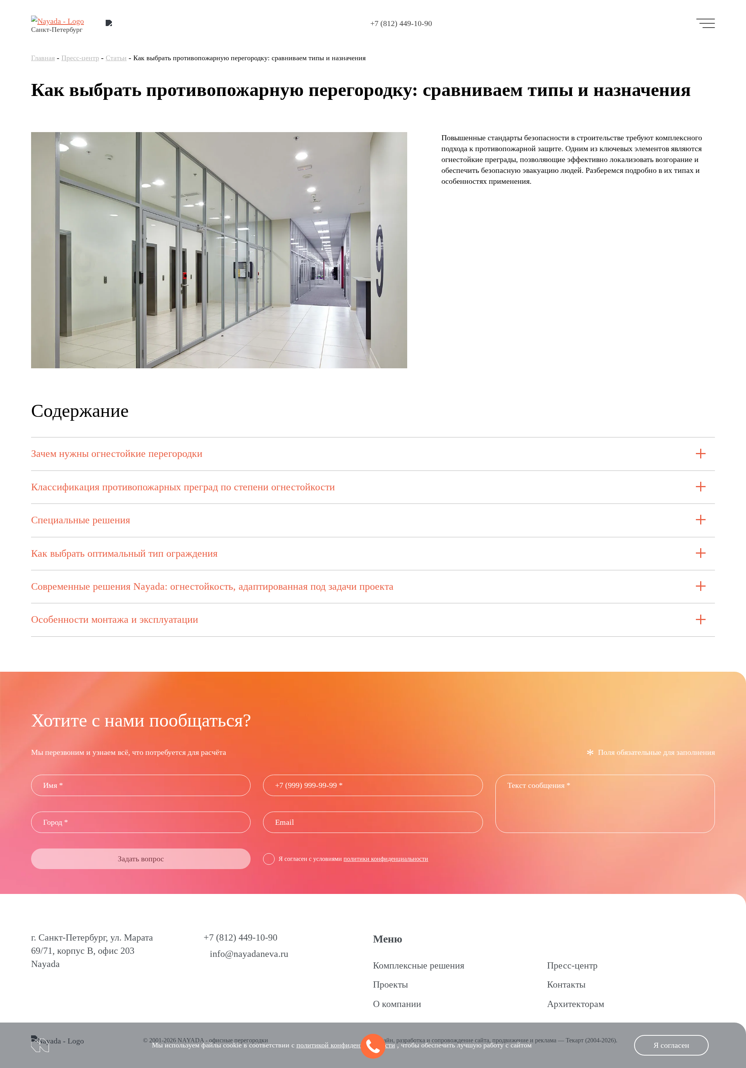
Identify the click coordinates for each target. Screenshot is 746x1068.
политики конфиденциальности (385, 858)
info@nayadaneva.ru (249, 954)
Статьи (116, 58)
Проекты (390, 984)
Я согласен (671, 1045)
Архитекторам (575, 1004)
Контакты (566, 984)
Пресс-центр (80, 58)
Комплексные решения (418, 965)
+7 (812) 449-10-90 (401, 23)
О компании (397, 1004)
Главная (43, 58)
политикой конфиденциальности (345, 1045)
